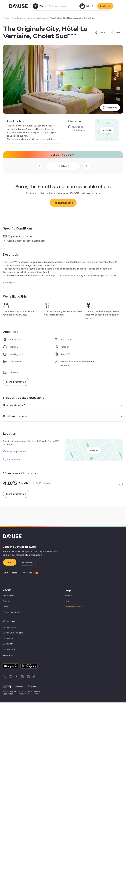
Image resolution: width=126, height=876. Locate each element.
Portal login (27, 562)
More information (16, 381)
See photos (111, 107)
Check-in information (15, 416)
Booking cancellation (74, 606)
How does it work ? (14, 405)
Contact (68, 595)
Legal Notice (8, 693)
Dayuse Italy (8, 644)
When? (65, 166)
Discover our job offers (12, 612)
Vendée (31, 18)
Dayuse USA (8, 638)
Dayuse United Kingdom (13, 632)
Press (5, 606)
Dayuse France (9, 627)
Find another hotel (63, 202)
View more (9, 282)
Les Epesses (42, 18)
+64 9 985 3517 (15, 459)
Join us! (9, 562)
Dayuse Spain (9, 649)
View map (107, 130)
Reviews (6, 601)
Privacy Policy (23, 693)
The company (8, 595)
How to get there (16, 451)
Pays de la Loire (18, 18)
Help (67, 601)
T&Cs (36, 693)
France (6, 18)
